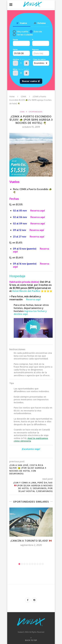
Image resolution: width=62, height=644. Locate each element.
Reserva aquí (37, 210)
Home (12, 96)
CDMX (23, 96)
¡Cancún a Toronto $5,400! (29, 540)
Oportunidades (35, 112)
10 (43, 564)
